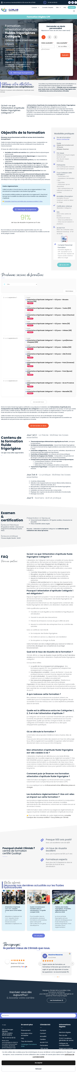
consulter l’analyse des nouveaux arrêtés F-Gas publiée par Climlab (49, 816)
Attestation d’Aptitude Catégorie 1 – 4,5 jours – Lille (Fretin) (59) (49, 355)
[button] (73, 11)
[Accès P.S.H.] (54, 227)
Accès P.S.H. (61, 228)
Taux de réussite (27, 1041)
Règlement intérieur (66, 1048)
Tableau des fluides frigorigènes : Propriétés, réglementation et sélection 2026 (63, 909)
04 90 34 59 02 (52, 2)
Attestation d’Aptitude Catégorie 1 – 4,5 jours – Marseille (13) (49, 391)
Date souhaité (47, 43)
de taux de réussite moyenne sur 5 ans (25, 222)
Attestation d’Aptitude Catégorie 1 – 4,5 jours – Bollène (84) (49, 347)
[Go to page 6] (56, 976)
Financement (25, 1030)
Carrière (43, 1039)
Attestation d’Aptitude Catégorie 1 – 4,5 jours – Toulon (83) (49, 308)
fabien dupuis (54, 955)
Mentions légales (65, 1032)
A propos (34, 7)
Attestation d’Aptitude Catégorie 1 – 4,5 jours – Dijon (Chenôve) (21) (50, 316)
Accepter (38, 1063)
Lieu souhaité (62, 43)
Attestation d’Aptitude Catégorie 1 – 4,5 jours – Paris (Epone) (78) (49, 372)
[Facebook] (69, 2)
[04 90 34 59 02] (44, 2)
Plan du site (63, 1035)
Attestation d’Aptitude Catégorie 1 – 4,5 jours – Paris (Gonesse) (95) (50, 363)
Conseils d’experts (47, 7)
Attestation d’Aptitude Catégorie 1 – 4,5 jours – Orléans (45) (49, 330)
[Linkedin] (72, 2)
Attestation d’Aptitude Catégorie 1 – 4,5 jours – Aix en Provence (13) (50, 384)
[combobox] (38, 1015)
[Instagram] (75, 2)
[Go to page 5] (54, 976)
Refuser (38, 1069)
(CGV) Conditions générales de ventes (66, 1039)
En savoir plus (38, 402)
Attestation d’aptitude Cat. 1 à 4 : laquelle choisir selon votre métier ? (13, 909)
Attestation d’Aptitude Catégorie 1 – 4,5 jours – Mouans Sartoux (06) (47, 300)
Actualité (43, 1036)
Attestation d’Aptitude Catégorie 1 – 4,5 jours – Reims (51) (48, 323)
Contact (71, 7)
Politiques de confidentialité (64, 1044)
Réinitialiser (69, 291)
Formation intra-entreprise (27, 1034)
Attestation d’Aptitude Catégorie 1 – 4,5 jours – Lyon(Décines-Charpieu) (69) (50, 341)
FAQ (65, 7)
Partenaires (44, 1045)
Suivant (65, 55)
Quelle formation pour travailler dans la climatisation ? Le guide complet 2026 (38, 909)
